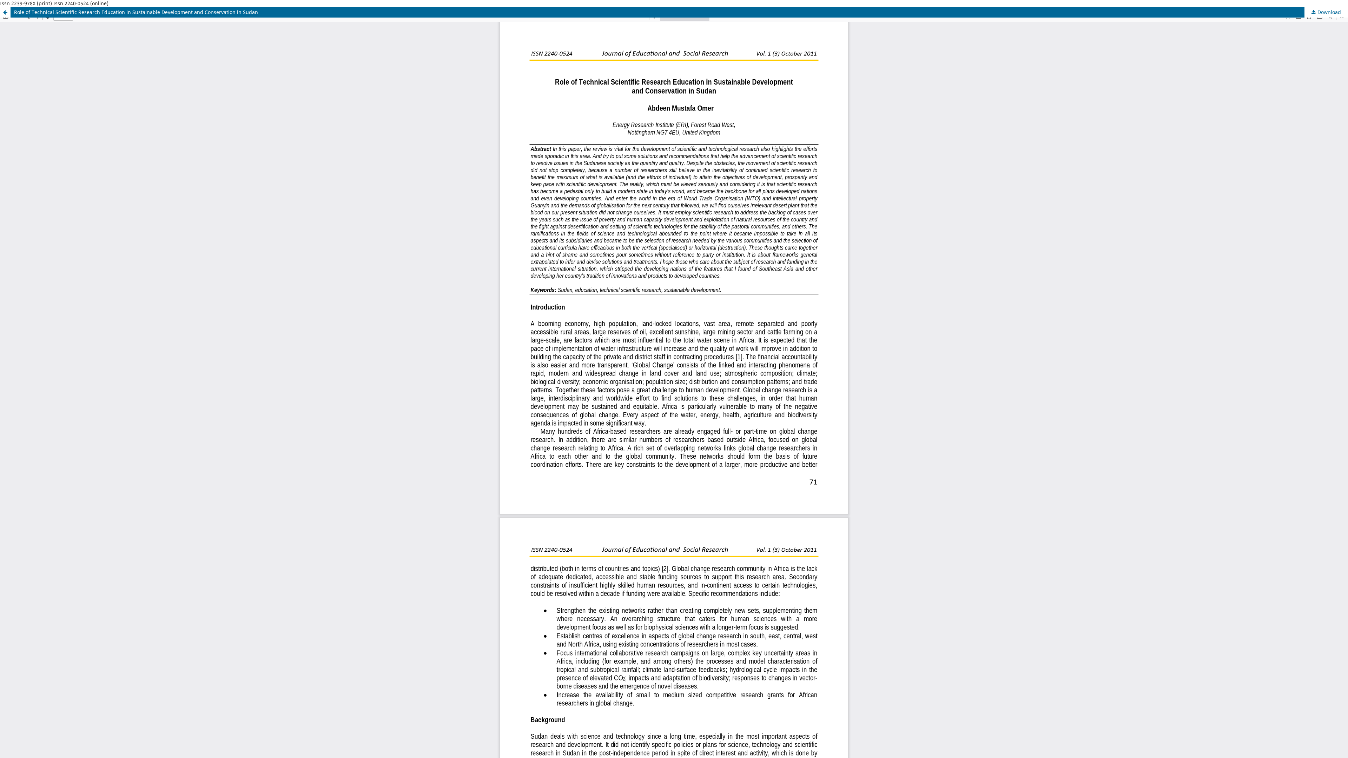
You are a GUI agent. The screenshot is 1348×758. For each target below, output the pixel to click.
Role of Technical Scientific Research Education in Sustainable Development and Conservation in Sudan (136, 12)
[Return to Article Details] (5, 12)
